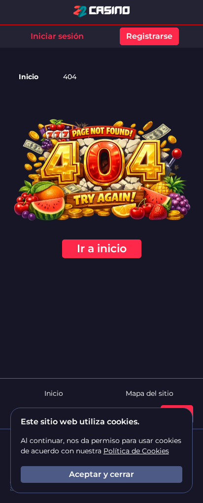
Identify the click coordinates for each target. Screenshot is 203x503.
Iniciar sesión (57, 36)
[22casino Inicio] (101, 12)
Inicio (28, 76)
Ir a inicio (102, 248)
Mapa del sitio (149, 393)
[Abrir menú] (188, 12)
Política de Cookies (136, 450)
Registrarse (149, 36)
